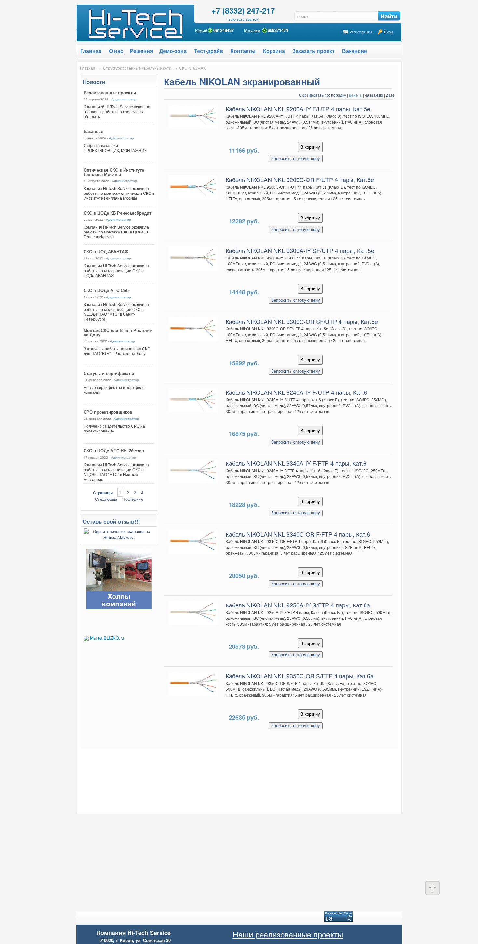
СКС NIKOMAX (192, 68)
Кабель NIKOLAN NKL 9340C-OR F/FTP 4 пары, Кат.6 (298, 534)
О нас (116, 51)
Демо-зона (173, 51)
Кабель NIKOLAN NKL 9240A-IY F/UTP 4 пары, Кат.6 (296, 392)
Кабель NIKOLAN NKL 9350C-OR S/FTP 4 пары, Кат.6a (300, 675)
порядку (338, 95)
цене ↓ (355, 95)
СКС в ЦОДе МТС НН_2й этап (114, 450)
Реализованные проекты (110, 92)
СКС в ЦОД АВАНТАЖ (106, 251)
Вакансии (354, 51)
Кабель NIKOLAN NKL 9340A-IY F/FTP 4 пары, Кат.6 (296, 463)
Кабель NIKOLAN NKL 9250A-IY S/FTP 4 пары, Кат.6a (298, 605)
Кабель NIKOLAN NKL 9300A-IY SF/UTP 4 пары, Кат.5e (300, 250)
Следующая (106, 499)
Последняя (132, 499)
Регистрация (361, 31)
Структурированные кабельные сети (137, 68)
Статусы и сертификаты (109, 373)
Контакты (243, 51)
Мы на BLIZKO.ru (107, 638)
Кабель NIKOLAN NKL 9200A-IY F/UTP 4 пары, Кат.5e (298, 108)
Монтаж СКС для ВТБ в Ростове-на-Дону (118, 332)
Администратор (123, 99)
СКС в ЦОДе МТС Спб (106, 290)
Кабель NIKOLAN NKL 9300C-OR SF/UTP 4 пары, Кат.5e (302, 321)
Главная (87, 68)
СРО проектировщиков (108, 412)
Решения (141, 51)
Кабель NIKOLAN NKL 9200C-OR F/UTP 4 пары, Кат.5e (300, 179)
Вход (388, 31)
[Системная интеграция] (119, 607)
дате (390, 95)
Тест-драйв (208, 51)
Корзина (274, 51)
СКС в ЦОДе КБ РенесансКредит (117, 213)
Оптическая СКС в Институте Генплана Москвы (114, 172)
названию (374, 95)
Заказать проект (313, 51)
